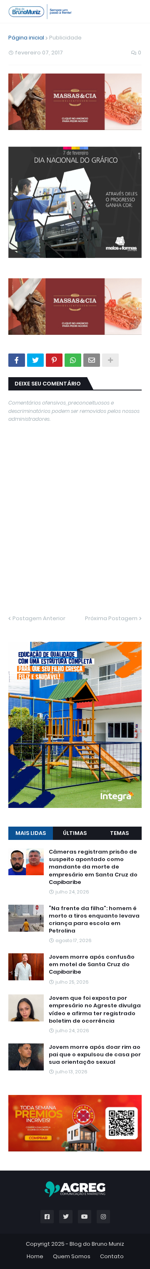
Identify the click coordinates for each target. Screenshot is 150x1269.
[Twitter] (35, 360)
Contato (112, 1256)
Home (35, 1256)
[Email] (91, 360)
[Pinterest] (54, 360)
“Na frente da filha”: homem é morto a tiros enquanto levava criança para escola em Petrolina (94, 920)
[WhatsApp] (73, 360)
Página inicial (26, 38)
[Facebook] (16, 360)
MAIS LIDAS (30, 833)
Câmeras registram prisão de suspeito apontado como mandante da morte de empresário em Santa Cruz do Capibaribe (93, 867)
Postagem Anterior (38, 618)
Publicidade (65, 38)
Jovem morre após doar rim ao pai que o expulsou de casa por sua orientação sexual (95, 1054)
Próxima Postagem (111, 618)
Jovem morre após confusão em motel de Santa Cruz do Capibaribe (92, 964)
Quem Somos (71, 1256)
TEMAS (119, 833)
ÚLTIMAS (75, 833)
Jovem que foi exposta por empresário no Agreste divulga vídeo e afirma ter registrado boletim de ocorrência (95, 1009)
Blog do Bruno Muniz (97, 1244)
